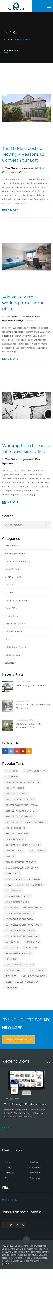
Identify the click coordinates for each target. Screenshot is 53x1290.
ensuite (10, 856)
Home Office (19, 320)
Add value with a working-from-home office (23, 302)
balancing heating (35, 771)
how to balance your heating (23, 879)
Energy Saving (12, 569)
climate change (15, 850)
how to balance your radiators (24, 885)
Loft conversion (28, 168)
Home (9, 39)
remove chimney (15, 970)
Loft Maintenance (13, 631)
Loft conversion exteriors (16, 600)
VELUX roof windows (35, 976)
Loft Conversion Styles (15, 623)
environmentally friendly (21, 862)
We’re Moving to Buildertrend (30, 685)
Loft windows (11, 545)
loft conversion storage (20, 930)
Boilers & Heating (13, 577)
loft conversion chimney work (24, 907)
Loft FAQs (9, 1172)
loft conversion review (19, 919)
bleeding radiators (17, 793)
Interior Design (12, 616)
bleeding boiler (15, 788)
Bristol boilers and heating (22, 805)
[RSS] (29, 751)
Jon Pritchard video (17, 902)
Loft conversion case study (17, 561)
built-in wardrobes (17, 833)
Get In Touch (11, 50)
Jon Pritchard (14, 890)
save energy (39, 970)
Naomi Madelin (11, 168)
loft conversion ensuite (20, 913)
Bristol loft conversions (20, 816)
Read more (10, 210)
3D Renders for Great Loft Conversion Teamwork (28, 725)
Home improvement (10, 172)
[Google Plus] (17, 751)
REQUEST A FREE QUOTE (18, 1039)
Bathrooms (34, 1172)
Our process (35, 1167)
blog (20, 172)
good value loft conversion (22, 868)
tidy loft (11, 976)
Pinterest (11, 959)
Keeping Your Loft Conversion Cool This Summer (33, 706)
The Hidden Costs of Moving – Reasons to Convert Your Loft (23, 154)
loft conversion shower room (23, 925)
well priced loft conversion (22, 982)
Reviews (9, 584)
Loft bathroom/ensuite (15, 647)
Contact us (34, 1178)
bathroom (12, 776)
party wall (31, 947)
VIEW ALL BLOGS (10, 1127)
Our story (33, 1162)
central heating (15, 839)
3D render (12, 771)
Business (9, 592)
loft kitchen (13, 942)
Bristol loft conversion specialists (26, 822)
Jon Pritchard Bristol (18, 896)
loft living (33, 942)
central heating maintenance (23, 845)
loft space (12, 947)
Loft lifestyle (40, 168)
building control (16, 828)
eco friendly (38, 850)
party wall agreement (18, 953)
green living (13, 873)
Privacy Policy (9, 1199)
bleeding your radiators (20, 799)
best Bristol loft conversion (22, 782)
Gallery (8, 1167)
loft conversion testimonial (22, 936)
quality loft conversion (20, 964)
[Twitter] (11, 751)
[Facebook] (5, 751)
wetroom (11, 987)
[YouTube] (23, 751)
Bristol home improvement (21, 811)
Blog (7, 1178)
